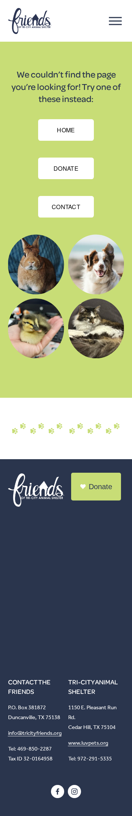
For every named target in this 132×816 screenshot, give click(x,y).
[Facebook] (57, 791)
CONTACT (66, 207)
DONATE (66, 168)
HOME (66, 130)
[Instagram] (74, 791)
